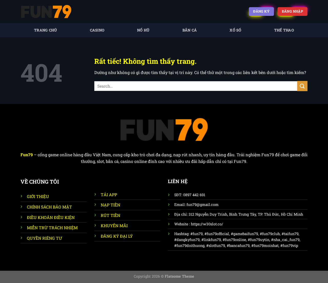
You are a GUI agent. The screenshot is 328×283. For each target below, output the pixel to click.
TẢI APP (109, 194)
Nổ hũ (143, 30)
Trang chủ (45, 30)
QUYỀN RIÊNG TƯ (44, 238)
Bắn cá (189, 30)
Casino (97, 30)
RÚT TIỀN (110, 215)
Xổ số (235, 30)
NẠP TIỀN (110, 204)
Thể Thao (284, 30)
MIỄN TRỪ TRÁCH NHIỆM (52, 227)
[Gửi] (302, 86)
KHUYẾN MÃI (114, 225)
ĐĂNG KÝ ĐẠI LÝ (117, 236)
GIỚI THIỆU (38, 196)
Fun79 (26, 154)
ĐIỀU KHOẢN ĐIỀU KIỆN (51, 217)
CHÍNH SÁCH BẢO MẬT (49, 206)
